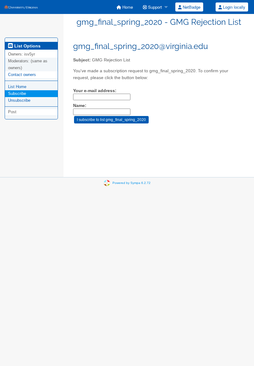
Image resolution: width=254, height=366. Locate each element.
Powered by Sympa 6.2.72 (131, 183)
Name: (79, 105)
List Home (17, 86)
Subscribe (17, 93)
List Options (27, 45)
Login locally (233, 7)
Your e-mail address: (94, 90)
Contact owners (22, 74)
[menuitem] (125, 7)
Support (154, 7)
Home (127, 7)
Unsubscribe (19, 100)
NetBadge (191, 7)
